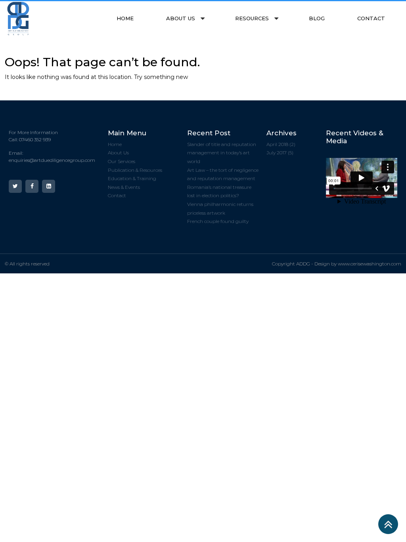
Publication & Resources (135, 170)
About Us (180, 18)
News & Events (124, 187)
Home (125, 18)
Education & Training (132, 178)
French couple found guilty (218, 221)
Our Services (121, 161)
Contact (371, 18)
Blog (317, 18)
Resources (252, 18)
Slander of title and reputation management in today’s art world (221, 152)
